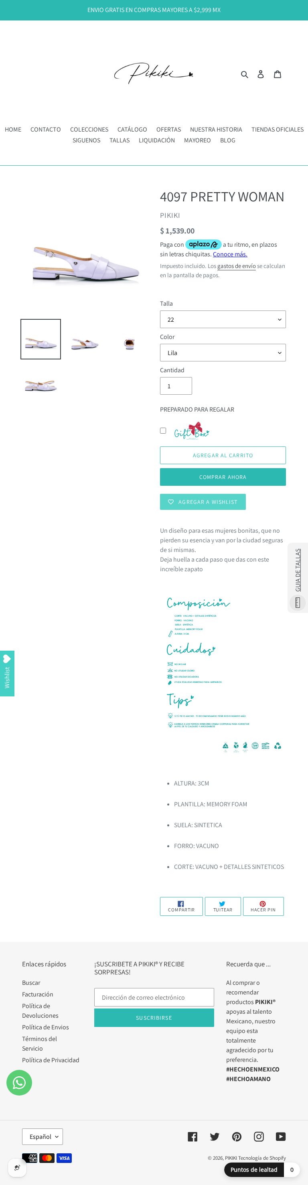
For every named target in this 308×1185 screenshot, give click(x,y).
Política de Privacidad (50, 1060)
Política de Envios (45, 1027)
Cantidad (172, 370)
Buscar (31, 982)
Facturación (37, 994)
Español (40, 1136)
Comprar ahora (223, 477)
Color (167, 337)
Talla (166, 303)
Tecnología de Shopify (262, 1158)
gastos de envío (236, 266)
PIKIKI (231, 1158)
